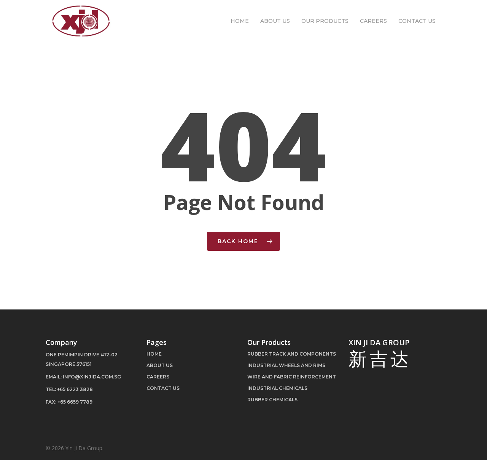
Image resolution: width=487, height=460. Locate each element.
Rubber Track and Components (291, 354)
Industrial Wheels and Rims (286, 365)
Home (154, 354)
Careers (157, 377)
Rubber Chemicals (272, 399)
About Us (159, 365)
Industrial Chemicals (277, 388)
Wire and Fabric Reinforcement (291, 377)
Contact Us (163, 388)
